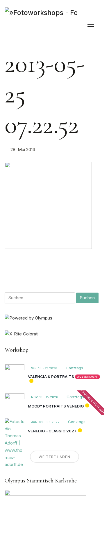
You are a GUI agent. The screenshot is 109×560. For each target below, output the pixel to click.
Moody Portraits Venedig (56, 406)
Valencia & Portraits (51, 376)
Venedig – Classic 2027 (52, 431)
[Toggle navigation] (91, 24)
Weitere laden (54, 457)
